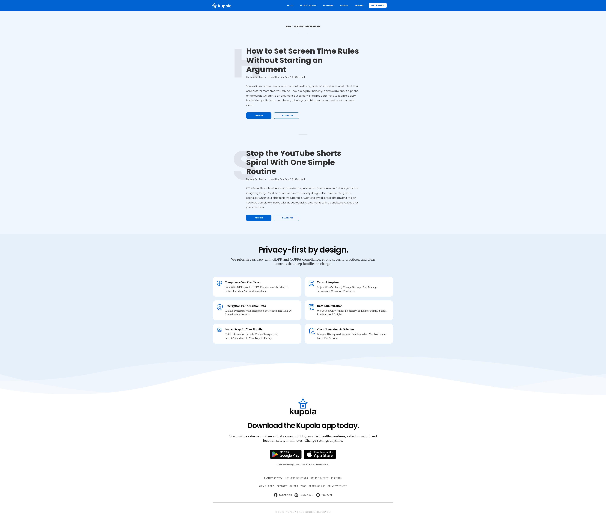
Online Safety (319, 478)
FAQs (303, 486)
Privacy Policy (337, 486)
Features (328, 5)
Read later (287, 115)
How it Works (308, 5)
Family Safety (273, 478)
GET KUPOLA (377, 5)
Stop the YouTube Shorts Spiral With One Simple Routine (293, 162)
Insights (336, 478)
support (282, 486)
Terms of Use (317, 486)
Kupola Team (257, 77)
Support (360, 5)
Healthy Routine (279, 77)
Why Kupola (266, 486)
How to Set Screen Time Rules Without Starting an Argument (302, 60)
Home (290, 5)
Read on (259, 115)
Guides (344, 5)
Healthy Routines (296, 478)
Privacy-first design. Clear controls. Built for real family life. (303, 464)
